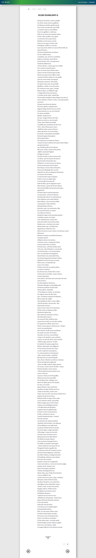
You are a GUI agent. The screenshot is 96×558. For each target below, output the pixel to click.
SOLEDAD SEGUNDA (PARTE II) (44, 9)
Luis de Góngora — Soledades (86, 2)
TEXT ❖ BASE (5, 2)
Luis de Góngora (34, 9)
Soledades (39, 9)
